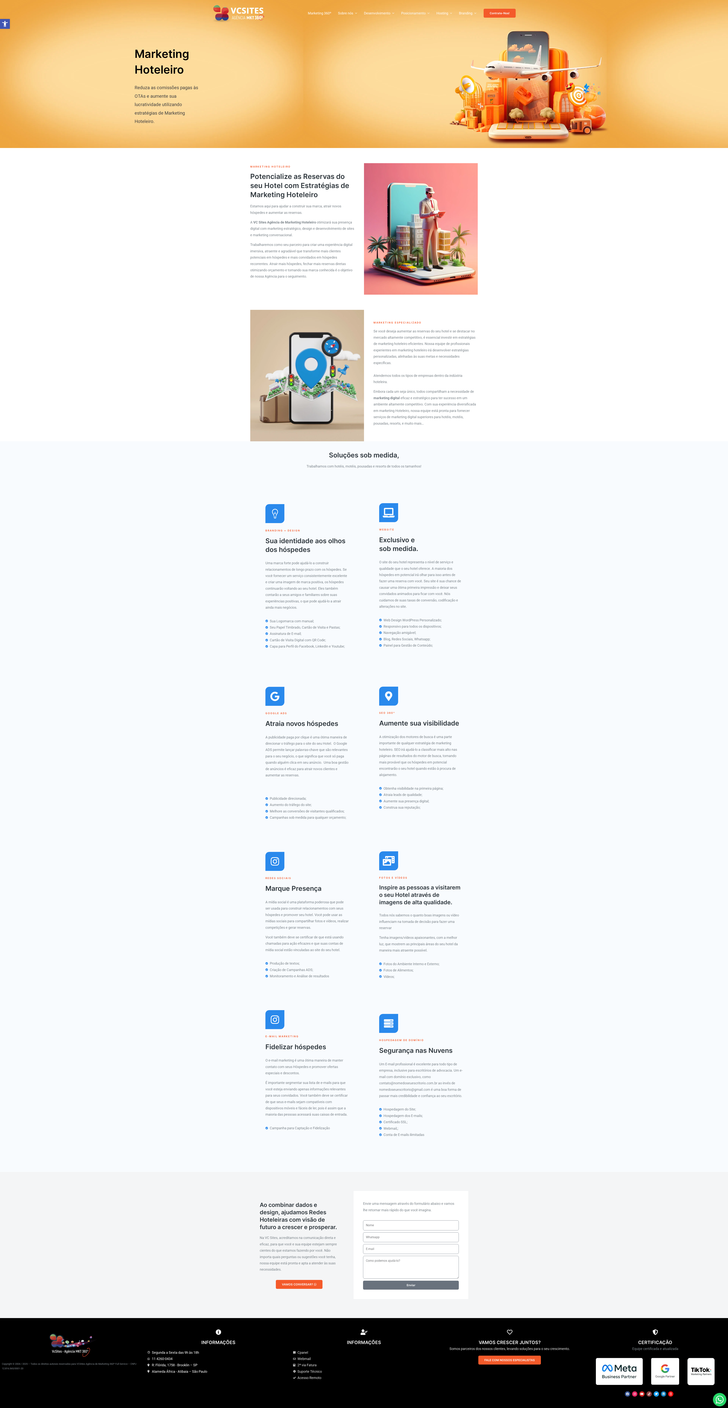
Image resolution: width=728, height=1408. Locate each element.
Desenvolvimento (377, 13)
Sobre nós (345, 13)
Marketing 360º (319, 13)
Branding (465, 13)
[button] (5, 24)
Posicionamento (413, 13)
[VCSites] (239, 13)
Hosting (442, 13)
